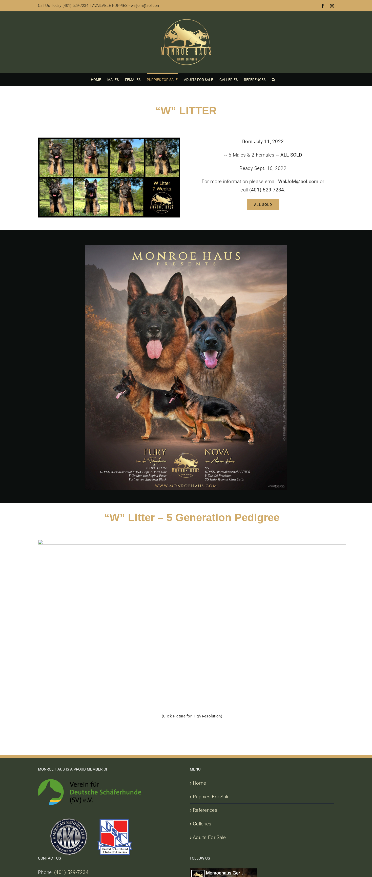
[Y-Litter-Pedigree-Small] (192, 542)
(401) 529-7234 (71, 872)
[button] (273, 79)
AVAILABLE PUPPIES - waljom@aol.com (126, 5)
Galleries (202, 824)
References (205, 810)
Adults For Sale (209, 837)
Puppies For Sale (211, 797)
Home (199, 783)
